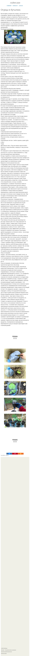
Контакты (2, 649)
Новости (15, 5)
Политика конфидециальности (6, 651)
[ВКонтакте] (9, 454)
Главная (9, 5)
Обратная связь (4, 653)
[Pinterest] (15, 454)
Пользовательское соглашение (10, 649)
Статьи (21, 5)
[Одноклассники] (21, 454)
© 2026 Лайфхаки (4, 648)
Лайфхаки (15, 3)
